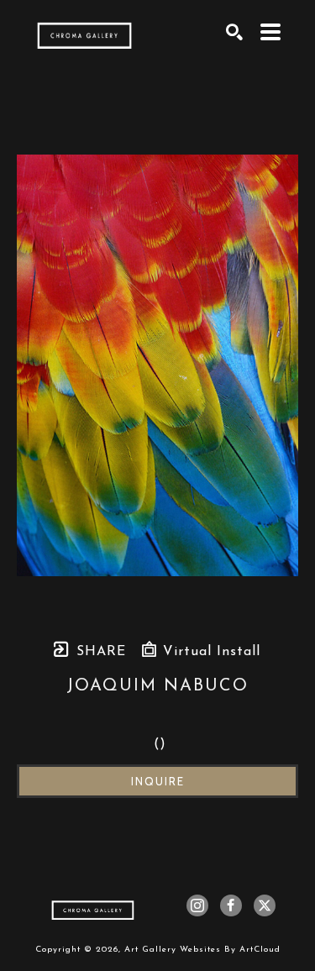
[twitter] (265, 905)
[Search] (235, 32)
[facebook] (231, 905)
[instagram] (197, 905)
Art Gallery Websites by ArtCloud (202, 949)
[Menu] (270, 32)
